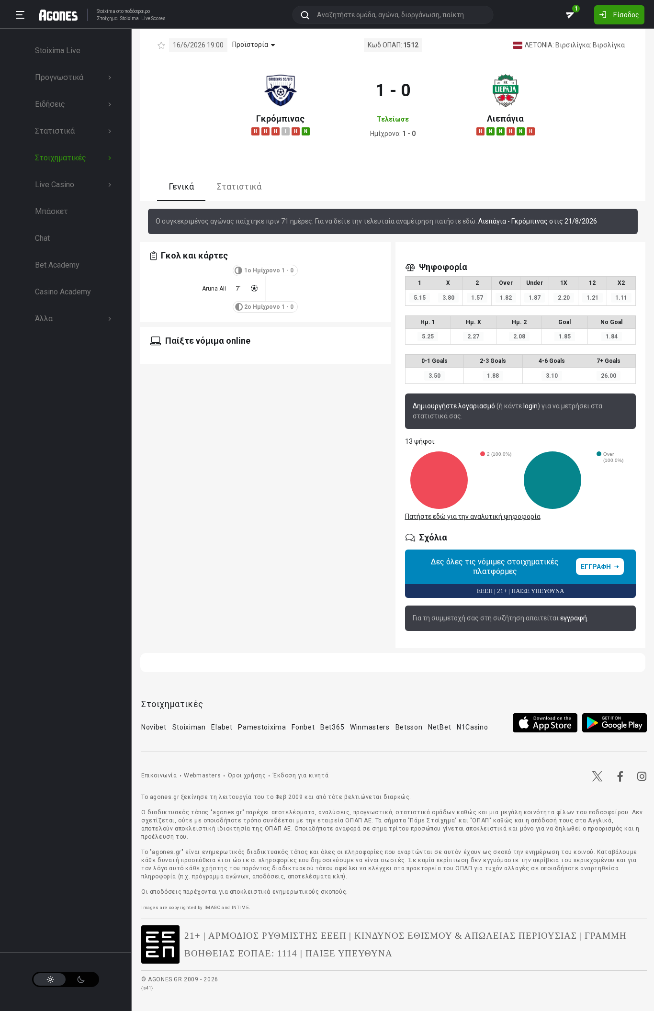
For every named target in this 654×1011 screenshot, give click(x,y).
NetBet (439, 727)
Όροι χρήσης (247, 775)
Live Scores (153, 18)
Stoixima (106, 11)
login (530, 406)
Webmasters (202, 775)
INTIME (240, 907)
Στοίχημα (107, 18)
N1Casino (472, 727)
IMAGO (212, 907)
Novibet (154, 727)
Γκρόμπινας (280, 118)
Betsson (409, 727)
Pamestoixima (262, 727)
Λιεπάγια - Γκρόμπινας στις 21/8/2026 (537, 221)
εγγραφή (573, 618)
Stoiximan (189, 727)
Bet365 (332, 727)
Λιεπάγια (505, 118)
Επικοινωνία (159, 775)
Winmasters (370, 727)
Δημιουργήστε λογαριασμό (454, 406)
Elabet (221, 727)
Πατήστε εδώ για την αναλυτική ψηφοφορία (473, 516)
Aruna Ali (214, 288)
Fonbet (303, 727)
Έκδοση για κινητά (300, 775)
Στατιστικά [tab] (239, 187)
